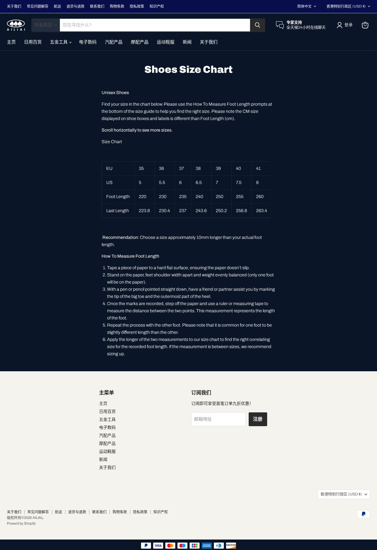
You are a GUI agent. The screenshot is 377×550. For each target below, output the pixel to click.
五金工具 (59, 42)
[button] (346, 25)
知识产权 (157, 6)
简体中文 (304, 6)
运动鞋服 (165, 42)
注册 (258, 419)
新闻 (187, 42)
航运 (57, 6)
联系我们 (97, 6)
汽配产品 (114, 42)
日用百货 (33, 42)
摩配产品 (139, 42)
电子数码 (88, 42)
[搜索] (257, 25)
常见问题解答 (37, 6)
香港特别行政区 (346, 6)
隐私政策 (137, 6)
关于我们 (14, 6)
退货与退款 (75, 6)
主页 (11, 42)
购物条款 (117, 6)
